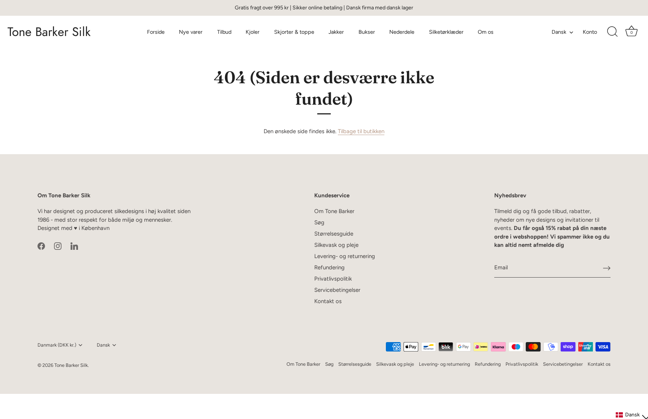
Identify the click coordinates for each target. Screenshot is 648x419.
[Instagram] (58, 245)
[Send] (606, 268)
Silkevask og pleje (336, 245)
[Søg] (612, 32)
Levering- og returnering (344, 256)
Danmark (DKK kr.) (57, 345)
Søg (319, 222)
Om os (486, 32)
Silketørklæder (446, 32)
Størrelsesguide (333, 233)
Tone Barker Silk (49, 32)
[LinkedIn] (74, 245)
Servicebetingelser (337, 290)
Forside (156, 32)
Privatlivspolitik (333, 278)
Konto (590, 32)
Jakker (336, 32)
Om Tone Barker (334, 211)
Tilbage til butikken (361, 131)
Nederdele (401, 32)
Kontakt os (328, 301)
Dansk (559, 32)
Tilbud (224, 32)
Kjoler (253, 32)
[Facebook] (41, 245)
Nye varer (190, 32)
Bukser (366, 32)
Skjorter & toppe (294, 32)
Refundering (329, 267)
